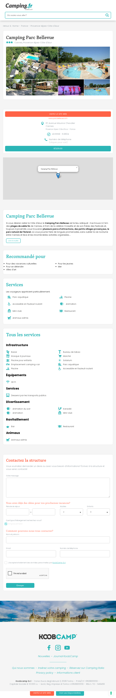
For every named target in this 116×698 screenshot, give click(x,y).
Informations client (68, 672)
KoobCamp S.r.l (59, 563)
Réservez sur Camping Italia (86, 668)
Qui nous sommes (23, 668)
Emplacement (15, 523)
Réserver (58, 148)
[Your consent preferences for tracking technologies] (111, 693)
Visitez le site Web (42, 693)
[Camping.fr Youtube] (67, 648)
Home (15, 26)
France (24, 26)
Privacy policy (44, 672)
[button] (58, 176)
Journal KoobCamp (65, 656)
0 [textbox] (90, 512)
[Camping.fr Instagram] (58, 648)
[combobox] (71, 511)
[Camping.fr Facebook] (49, 648)
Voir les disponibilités (70, 693)
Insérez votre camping (52, 668)
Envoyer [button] (20, 585)
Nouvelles (44, 656)
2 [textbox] (63, 512)
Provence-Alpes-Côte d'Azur (45, 26)
